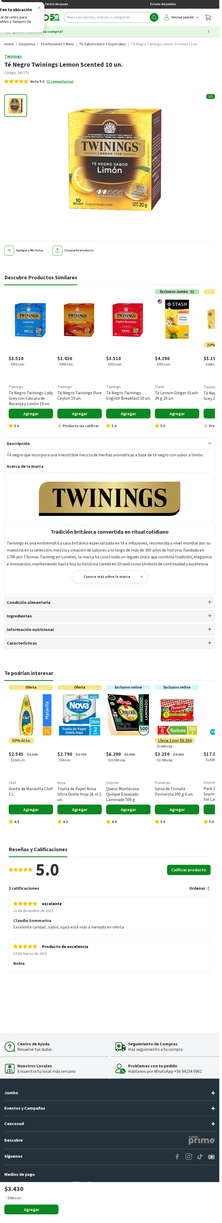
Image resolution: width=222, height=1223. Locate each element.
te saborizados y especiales (102, 44)
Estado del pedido (163, 4)
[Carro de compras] (208, 17)
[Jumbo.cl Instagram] (188, 1157)
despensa (27, 44)
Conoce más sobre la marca (107, 577)
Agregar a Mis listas (30, 250)
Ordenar (197, 888)
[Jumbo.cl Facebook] (177, 1157)
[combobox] (111, 17)
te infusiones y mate (57, 44)
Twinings (13, 56)
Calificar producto (188, 870)
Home (9, 44)
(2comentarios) (60, 81)
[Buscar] (154, 17)
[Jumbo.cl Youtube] (211, 1157)
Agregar (31, 1210)
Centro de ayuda (56, 4)
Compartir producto (79, 250)
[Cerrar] (39, 8)
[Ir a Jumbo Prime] (201, 1140)
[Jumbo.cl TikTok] (200, 1157)
